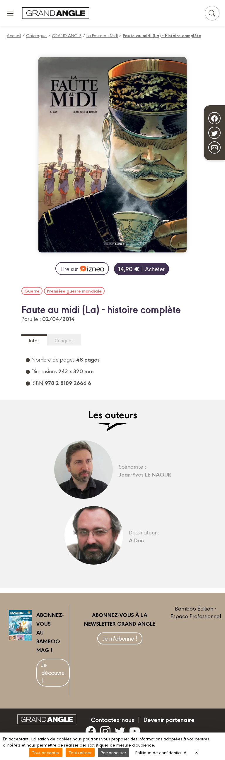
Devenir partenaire (169, 719)
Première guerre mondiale (74, 291)
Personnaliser (113, 752)
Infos (34, 340)
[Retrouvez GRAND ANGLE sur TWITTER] (120, 731)
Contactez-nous (112, 719)
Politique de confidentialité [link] (160, 752)
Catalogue (36, 35)
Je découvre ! (53, 672)
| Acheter (141, 268)
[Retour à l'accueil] (55, 13)
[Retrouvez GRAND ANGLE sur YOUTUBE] (134, 731)
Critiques (64, 340)
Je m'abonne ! (119, 638)
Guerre (32, 291)
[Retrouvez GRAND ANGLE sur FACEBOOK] (91, 731)
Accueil (14, 35)
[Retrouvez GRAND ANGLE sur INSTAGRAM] (105, 731)
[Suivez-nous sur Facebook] (214, 118)
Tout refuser (80, 752)
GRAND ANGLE (66, 35)
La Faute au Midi (102, 35)
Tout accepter (45, 752)
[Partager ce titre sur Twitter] (214, 133)
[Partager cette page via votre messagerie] (214, 147)
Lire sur (69, 269)
